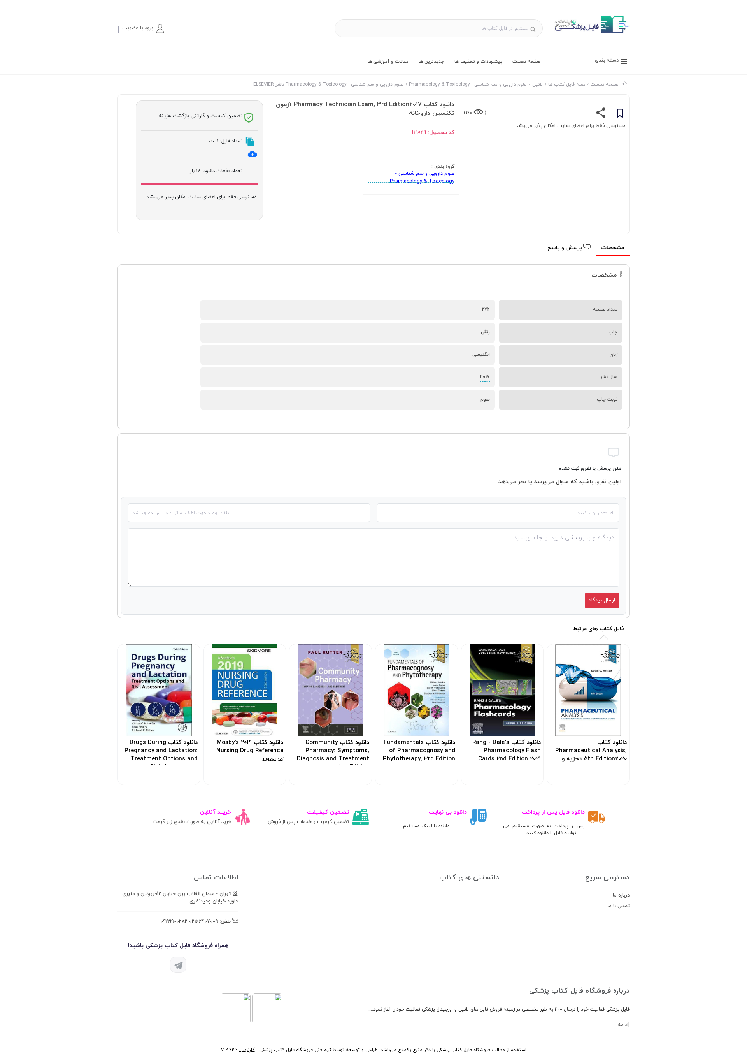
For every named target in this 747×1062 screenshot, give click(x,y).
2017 (485, 376)
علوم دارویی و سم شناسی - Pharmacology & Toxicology (422, 177)
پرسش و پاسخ (565, 247)
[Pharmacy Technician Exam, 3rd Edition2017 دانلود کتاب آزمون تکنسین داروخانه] (591, 32)
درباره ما (621, 895)
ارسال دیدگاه (602, 600)
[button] (142, 28)
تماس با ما (619, 905)
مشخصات (612, 247)
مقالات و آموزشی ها (388, 61)
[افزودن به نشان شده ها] (619, 114)
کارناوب (247, 1049)
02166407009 (203, 921)
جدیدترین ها (431, 61)
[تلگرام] (178, 965)
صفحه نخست (526, 61)
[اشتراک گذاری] (600, 114)
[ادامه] (623, 1025)
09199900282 (174, 921)
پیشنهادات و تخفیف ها (478, 61)
